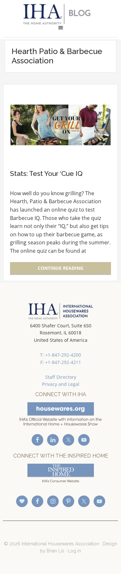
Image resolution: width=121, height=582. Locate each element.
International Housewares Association (60, 14)
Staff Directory (60, 377)
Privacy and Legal (60, 384)
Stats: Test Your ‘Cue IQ (46, 173)
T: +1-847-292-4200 (60, 355)
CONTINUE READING (60, 268)
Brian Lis (55, 550)
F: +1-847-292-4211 (60, 362)
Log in (74, 550)
